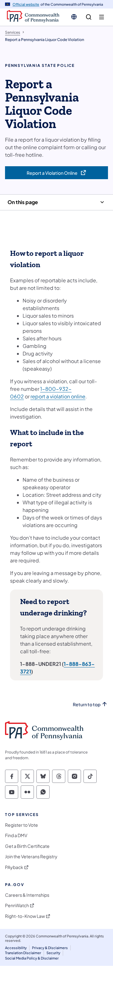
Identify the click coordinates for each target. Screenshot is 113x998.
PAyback (14, 867)
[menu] (101, 17)
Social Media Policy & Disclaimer (32, 958)
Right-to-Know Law (25, 916)
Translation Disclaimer (23, 953)
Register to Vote (21, 825)
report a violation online (57, 396)
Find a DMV (16, 835)
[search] (88, 17)
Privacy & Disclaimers (50, 948)
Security (53, 953)
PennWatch (17, 905)
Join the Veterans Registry (31, 856)
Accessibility (16, 948)
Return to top (86, 704)
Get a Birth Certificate (27, 846)
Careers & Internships (27, 895)
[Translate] (74, 17)
